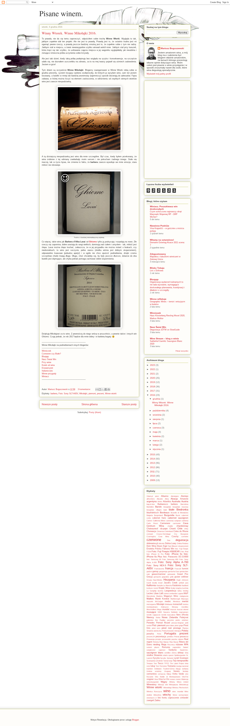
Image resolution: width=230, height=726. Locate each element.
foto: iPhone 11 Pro (155, 554)
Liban (156, 593)
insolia (154, 583)
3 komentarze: (84, 389)
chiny (186, 529)
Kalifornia (151, 585)
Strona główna (90, 404)
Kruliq (173, 588)
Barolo (158, 506)
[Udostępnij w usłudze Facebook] (105, 389)
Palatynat (184, 617)
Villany (168, 674)
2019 (153, 382)
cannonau (170, 521)
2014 (153, 458)
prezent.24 (151, 637)
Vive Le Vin (164, 679)
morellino (184, 607)
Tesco (160, 663)
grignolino (165, 577)
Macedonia (151, 596)
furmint (185, 569)
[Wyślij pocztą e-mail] (96, 389)
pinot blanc (170, 625)
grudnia (157, 399)
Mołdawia (168, 604)
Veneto (176, 671)
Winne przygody (49, 373)
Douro (159, 546)
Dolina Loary (170, 543)
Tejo (175, 661)
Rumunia (166, 647)
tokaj (153, 666)
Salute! (185, 647)
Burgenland (158, 515)
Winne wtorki (111, 393)
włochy (167, 694)
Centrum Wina (155, 526)
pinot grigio (179, 625)
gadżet (149, 571)
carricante (177, 523)
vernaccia (161, 674)
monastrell (177, 604)
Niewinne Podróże (159, 225)
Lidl (161, 593)
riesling (156, 644)
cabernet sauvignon (178, 518)
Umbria (149, 671)
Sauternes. (184, 650)
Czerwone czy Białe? (51, 353)
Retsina (156, 642)
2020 (153, 378)
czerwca (157, 427)
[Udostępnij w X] (102, 389)
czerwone (154, 540)
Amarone (184, 499)
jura (186, 583)
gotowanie (171, 574)
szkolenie (159, 661)
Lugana (180, 593)
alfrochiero (151, 499)
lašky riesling (183, 591)
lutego (156, 444)
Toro (157, 666)
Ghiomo (93, 241)
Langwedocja (170, 591)
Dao (168, 540)
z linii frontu (161, 698)
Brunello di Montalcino (179, 513)
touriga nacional (182, 666)
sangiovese (151, 650)
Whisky (172, 682)
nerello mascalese (168, 615)
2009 (153, 480)
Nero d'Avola (182, 615)
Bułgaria (150, 515)
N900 (160, 612)
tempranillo (182, 660)
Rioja (163, 644)
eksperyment (183, 546)
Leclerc (150, 593)
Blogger (135, 720)
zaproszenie (173, 698)
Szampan (184, 658)
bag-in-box (151, 504)
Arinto (160, 501)
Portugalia (170, 633)
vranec (178, 679)
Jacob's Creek (171, 583)
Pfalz (154, 625)
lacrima (160, 591)
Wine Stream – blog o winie (164, 338)
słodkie (150, 655)
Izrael (160, 583)
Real (186, 639)
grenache (157, 577)
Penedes (151, 623)
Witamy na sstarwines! (162, 240)
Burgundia (169, 515)
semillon (167, 653)
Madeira (159, 596)
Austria (184, 501)
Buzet (178, 515)
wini (166, 685)
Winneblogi (167, 688)
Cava (185, 523)
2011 (152, 471)
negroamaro (183, 612)
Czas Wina (163, 536)
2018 (153, 386)
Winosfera (157, 695)
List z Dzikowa (156, 270)
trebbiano (157, 669)
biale (165, 510)
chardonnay (182, 526)
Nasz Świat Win (49, 359)
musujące (151, 612)
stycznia (157, 449)
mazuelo (150, 601)
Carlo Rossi (152, 523)
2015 (153, 454)
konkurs (150, 588)
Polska (185, 630)
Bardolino (150, 507)
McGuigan (159, 601)
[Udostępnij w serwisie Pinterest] (108, 389)
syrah (176, 658)
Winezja (161, 685)
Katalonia (176, 585)
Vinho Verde (178, 674)
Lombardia (173, 593)
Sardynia (172, 650)
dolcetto (161, 543)
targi (170, 661)
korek (156, 588)
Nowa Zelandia (170, 617)
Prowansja (151, 639)
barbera (54, 393)
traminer (150, 669)
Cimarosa (160, 531)
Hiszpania (169, 579)
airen (157, 496)
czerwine (184, 536)
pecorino (170, 620)
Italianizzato (47, 371)
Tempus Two (152, 663)
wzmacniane (183, 695)
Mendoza (176, 601)
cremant (150, 534)
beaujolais (167, 507)
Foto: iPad (184, 552)
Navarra (166, 612)
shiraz (181, 652)
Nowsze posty (49, 404)
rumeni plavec (153, 647)
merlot (185, 601)
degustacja (182, 540)
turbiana (185, 669)
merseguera (151, 604)
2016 (153, 395)
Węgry (164, 682)
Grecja (150, 577)
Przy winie (46, 362)
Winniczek (46, 351)
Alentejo (184, 496)
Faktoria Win (168, 549)
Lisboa (166, 593)
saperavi (162, 650)
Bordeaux (164, 512)
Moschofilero (151, 609)
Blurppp (45, 356)
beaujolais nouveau (180, 507)
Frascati (178, 569)
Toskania (171, 666)
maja (155, 432)
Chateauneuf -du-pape (157, 529)
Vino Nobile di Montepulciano (167, 677)
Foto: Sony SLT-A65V (68, 393)
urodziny (158, 671)
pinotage (177, 628)
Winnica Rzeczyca (154, 691)
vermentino (152, 674)
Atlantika (167, 501)
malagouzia (184, 596)
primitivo (170, 637)
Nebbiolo (174, 612)
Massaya (184, 599)
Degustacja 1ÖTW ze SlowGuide (165, 329)
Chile (179, 528)
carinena (185, 521)
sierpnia (157, 419)
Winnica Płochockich (180, 688)
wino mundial (177, 691)
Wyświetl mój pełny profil (159, 73)
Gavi (177, 571)
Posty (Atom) (95, 412)
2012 (153, 467)
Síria (186, 653)
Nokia (158, 617)
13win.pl (150, 496)
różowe (179, 644)
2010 (153, 476)
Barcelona (184, 504)
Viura (156, 679)
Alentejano (175, 496)
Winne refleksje (158, 299)
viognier (150, 679)
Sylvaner (170, 658)
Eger (165, 546)
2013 (153, 463)
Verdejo (185, 671)
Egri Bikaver (173, 546)
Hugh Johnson (182, 580)
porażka (150, 634)
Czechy (175, 536)
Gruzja (149, 580)
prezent (100, 393)
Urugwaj (167, 671)
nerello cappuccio (153, 615)
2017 (153, 391)
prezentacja (161, 636)
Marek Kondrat (162, 599)
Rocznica (171, 645)
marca (156, 440)
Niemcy (150, 617)
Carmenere (165, 523)
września (157, 415)
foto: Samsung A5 (154, 559)
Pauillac (162, 620)
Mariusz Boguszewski (58, 389)
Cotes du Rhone (181, 531)
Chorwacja (151, 531)
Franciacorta (159, 569)
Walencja (184, 679)
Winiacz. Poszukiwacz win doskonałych (164, 207)
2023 (153, 365)
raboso (180, 639)
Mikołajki (83, 393)
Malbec (150, 598)
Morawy (175, 607)
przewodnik (166, 639)
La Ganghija (151, 591)
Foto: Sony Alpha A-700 (173, 562)
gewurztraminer (159, 574)
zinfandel (184, 698)
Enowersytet (47, 368)
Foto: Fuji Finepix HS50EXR (166, 551)
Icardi (149, 583)
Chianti (172, 529)
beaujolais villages (154, 510)
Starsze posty (129, 404)
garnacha (171, 571)
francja (169, 568)
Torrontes (163, 666)
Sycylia (156, 658)
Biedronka (182, 509)
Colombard (169, 531)
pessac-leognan (177, 623)
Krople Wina (164, 588)
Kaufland (185, 585)
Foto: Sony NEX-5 (156, 565)
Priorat (176, 637)
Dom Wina (151, 546)
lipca (155, 423)
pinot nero (156, 628)
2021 (153, 373)
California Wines (159, 521)
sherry (174, 653)
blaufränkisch (153, 513)
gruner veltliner (181, 577)
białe (171, 509)
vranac (172, 679)
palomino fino (152, 620)
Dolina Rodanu (182, 543)
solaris (165, 655)
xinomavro (151, 698)
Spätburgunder (180, 655)
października (159, 410)
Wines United (182, 682)
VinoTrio (185, 677)
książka (179, 588)
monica (185, 604)
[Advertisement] (167, 129)
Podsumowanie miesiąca (171, 631)
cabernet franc (159, 518)
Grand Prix (182, 574)
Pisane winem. (61, 13)
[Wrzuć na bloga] (99, 389)
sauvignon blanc (155, 652)
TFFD (166, 663)
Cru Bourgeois (181, 534)
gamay (155, 571)
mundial (165, 609)
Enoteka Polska (154, 549)
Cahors (149, 521)
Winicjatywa (173, 685)
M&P (186, 593)
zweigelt (150, 700)
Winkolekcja (183, 685)
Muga (159, 609)
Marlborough (175, 599)
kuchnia (185, 588)
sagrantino (177, 647)
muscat (173, 609)
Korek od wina (48, 365)
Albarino (164, 496)
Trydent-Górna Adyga (172, 669)
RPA (186, 644)
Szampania (151, 661)
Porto (159, 634)
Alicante (160, 499)
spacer (171, 655)
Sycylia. (163, 658)
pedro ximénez (182, 620)
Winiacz (45, 376)
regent (149, 642)
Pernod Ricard (163, 623)
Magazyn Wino (171, 596)
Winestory (151, 684)
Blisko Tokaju (157, 268)
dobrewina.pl (152, 543)
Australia (176, 501)
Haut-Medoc (157, 580)
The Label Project (177, 663)
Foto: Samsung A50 (170, 559)
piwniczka (157, 631)
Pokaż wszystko (182, 351)
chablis (170, 526)
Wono (175, 695)
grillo (172, 577)
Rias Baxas (173, 642)
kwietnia (157, 436)
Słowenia (158, 655)
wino (166, 691)
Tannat (166, 661)
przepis (158, 639)
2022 (153, 369)
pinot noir (167, 628)
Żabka (157, 700)
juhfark (181, 583)
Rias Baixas (164, 642)
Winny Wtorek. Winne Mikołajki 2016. (69, 33)
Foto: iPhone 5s (173, 554)
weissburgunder (153, 682)
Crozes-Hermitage (163, 534)
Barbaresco (163, 504)
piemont (92, 393)
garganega (163, 571)
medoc (168, 601)
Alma (167, 499)
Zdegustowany (158, 254)
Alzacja (174, 498)
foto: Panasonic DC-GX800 (175, 557)
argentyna (152, 501)
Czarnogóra (151, 536)
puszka (174, 639)
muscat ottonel (182, 609)
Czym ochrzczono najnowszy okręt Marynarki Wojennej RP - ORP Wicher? (166, 214)
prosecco (184, 636)
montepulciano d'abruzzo (158, 607)
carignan (177, 521)
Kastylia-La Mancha (164, 585)
